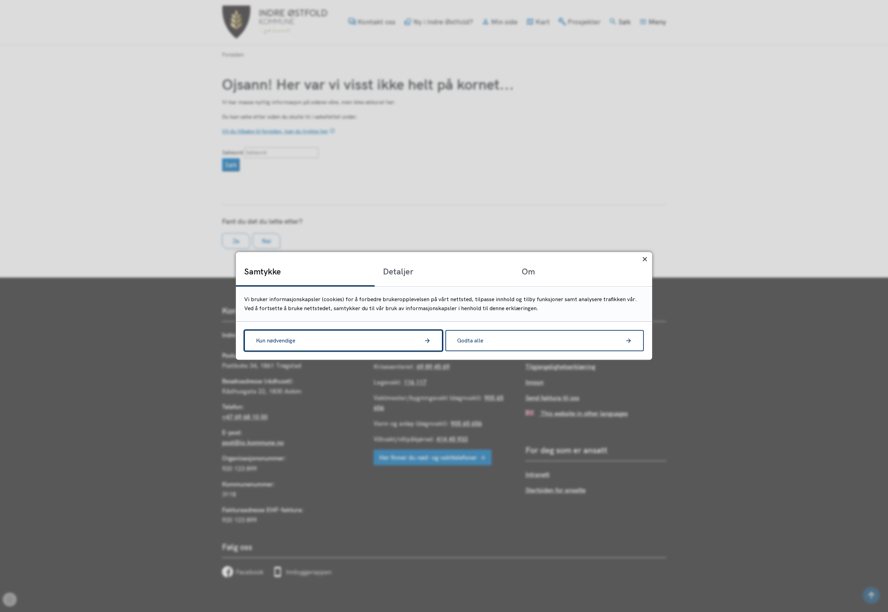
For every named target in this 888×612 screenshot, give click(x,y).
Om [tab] (528, 271)
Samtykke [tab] (262, 271)
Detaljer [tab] (398, 271)
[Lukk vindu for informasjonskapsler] (644, 259)
